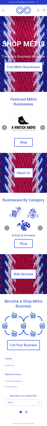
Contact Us (9, 365)
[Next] (40, 227)
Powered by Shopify (29, 423)
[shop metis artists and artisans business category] (23, 218)
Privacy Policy (11, 387)
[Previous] (6, 227)
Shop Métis (20, 423)
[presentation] (4, 127)
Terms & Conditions (13, 381)
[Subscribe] (39, 403)
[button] (3, 10)
